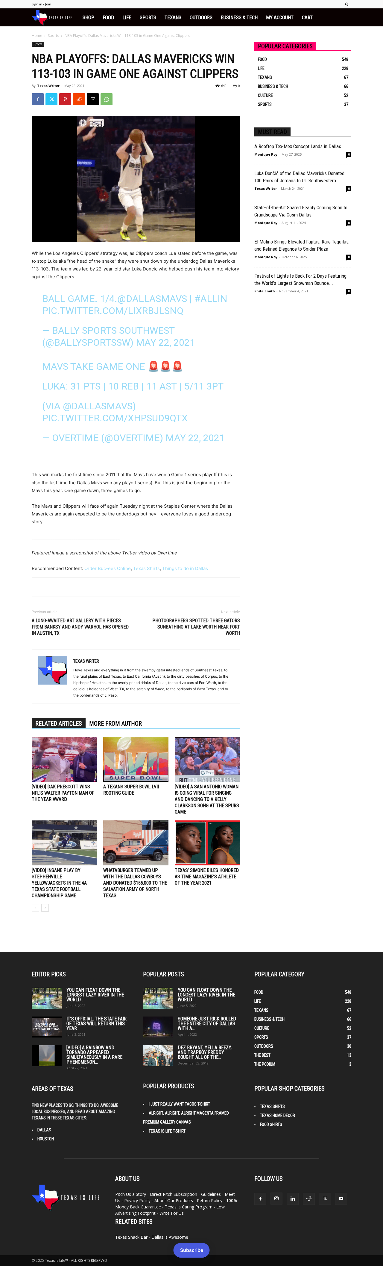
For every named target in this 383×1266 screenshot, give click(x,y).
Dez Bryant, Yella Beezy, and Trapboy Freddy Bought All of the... (205, 1052)
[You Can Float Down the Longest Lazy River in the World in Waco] (47, 998)
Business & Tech (239, 17)
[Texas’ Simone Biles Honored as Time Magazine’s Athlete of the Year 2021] (207, 842)
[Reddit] (309, 1199)
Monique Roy (265, 154)
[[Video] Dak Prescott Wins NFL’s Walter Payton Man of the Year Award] (64, 759)
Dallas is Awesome (169, 1237)
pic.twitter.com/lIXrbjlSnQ (112, 310)
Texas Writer (48, 85)
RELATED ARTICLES (58, 723)
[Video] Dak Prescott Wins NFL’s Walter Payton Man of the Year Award (63, 793)
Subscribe (191, 1250)
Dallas (44, 1129)
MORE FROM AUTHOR (115, 723)
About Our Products (173, 1200)
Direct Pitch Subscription (173, 1194)
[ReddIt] (79, 99)
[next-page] (45, 908)
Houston (45, 1138)
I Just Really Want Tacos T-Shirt (179, 1104)
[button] (346, 4)
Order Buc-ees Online (107, 568)
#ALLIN (210, 298)
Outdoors (201, 17)
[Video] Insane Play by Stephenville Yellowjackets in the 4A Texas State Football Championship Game (59, 882)
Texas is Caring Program (188, 1207)
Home (37, 35)
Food (108, 17)
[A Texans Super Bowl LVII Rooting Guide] (135, 759)
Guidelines (211, 1194)
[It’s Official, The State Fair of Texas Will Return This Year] (47, 1027)
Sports (148, 17)
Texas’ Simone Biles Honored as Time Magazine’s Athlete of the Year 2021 (207, 876)
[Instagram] (276, 1199)
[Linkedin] (293, 1199)
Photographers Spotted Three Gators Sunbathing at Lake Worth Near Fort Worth (196, 627)
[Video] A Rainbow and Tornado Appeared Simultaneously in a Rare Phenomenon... (94, 1055)
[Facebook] (38, 99)
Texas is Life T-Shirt (167, 1131)
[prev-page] (35, 908)
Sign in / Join (41, 4)
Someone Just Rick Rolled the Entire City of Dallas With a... (207, 1023)
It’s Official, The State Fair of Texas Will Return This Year (96, 1023)
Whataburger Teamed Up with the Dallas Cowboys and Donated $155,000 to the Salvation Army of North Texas (135, 882)
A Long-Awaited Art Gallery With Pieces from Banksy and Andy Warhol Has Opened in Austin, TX (80, 627)
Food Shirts (271, 1124)
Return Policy (209, 1200)
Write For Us (171, 1213)
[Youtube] (341, 1199)
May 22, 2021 (165, 342)
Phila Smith (264, 291)
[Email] (93, 99)
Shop (88, 17)
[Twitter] (51, 99)
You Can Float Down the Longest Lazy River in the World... (95, 994)
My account (280, 17)
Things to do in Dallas (185, 568)
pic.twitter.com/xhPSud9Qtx (115, 418)
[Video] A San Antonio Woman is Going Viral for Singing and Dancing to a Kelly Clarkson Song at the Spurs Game (207, 799)
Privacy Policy (137, 1200)
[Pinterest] (65, 99)
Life (126, 17)
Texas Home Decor (277, 1115)
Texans (173, 17)
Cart (307, 17)
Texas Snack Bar (131, 1237)
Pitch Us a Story (130, 1194)
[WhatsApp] (107, 99)
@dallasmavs (152, 298)
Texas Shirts (146, 568)
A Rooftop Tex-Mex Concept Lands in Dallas (297, 146)
